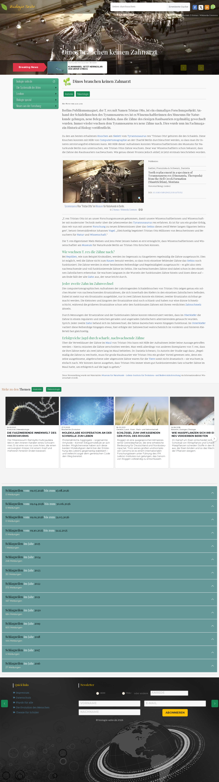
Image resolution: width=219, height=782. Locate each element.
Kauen (110, 261)
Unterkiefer (199, 323)
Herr (102, 693)
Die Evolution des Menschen (32, 708)
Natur (80, 235)
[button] (213, 6)
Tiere (152, 359)
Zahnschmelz (193, 305)
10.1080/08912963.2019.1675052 (167, 192)
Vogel (112, 231)
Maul (109, 343)
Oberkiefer (190, 315)
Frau (128, 693)
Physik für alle (24, 703)
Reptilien (71, 257)
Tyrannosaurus (136, 136)
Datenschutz (23, 698)
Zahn (91, 277)
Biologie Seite (22, 6)
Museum (99, 206)
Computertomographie (113, 140)
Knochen (102, 136)
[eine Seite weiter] (214, 703)
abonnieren (175, 712)
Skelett (117, 136)
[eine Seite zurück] (4, 703)
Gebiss (150, 227)
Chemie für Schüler (27, 712)
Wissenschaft (98, 235)
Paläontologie (82, 94)
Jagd (84, 338)
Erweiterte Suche (178, 7)
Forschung (99, 227)
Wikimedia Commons (129, 209)
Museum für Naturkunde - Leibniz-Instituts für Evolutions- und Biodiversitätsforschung (141, 375)
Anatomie (69, 94)
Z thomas (115, 209)
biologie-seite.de (24, 81)
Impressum (22, 693)
